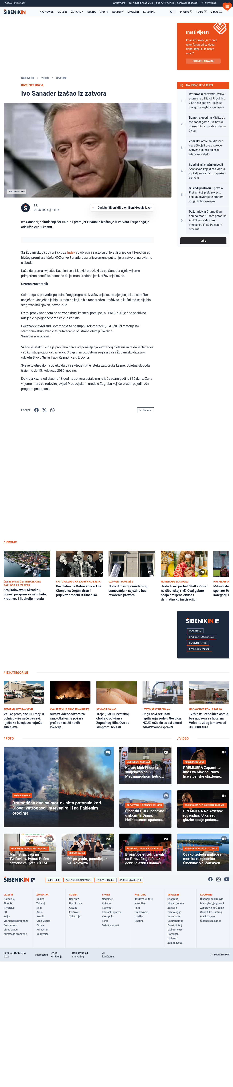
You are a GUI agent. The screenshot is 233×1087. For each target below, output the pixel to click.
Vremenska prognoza (16, 920)
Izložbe (139, 916)
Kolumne (149, 11)
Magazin (133, 11)
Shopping (172, 899)
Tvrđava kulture (144, 899)
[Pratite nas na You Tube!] (226, 879)
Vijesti (62, 11)
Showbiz (74, 899)
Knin (39, 907)
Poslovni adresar (199, 649)
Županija (77, 11)
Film (137, 907)
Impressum (41, 954)
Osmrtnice (195, 630)
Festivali (74, 912)
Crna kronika (11, 925)
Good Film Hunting (211, 912)
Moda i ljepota (175, 903)
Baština (139, 920)
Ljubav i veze (175, 929)
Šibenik (8, 903)
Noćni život (75, 903)
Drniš (39, 912)
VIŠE (203, 240)
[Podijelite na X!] (44, 410)
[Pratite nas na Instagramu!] (218, 879)
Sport (104, 11)
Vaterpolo (107, 916)
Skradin (40, 916)
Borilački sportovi (112, 912)
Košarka (106, 903)
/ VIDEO (183, 738)
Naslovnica (27, 77)
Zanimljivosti (175, 942)
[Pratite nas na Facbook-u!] (210, 879)
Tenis (105, 920)
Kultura (117, 11)
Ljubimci (172, 938)
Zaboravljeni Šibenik (212, 907)
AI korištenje (108, 954)
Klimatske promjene (15, 933)
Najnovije (47, 11)
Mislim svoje (207, 916)
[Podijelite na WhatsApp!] (52, 410)
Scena (91, 11)
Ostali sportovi (110, 925)
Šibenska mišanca (210, 920)
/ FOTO (9, 738)
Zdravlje (172, 907)
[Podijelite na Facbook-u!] (36, 410)
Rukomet (107, 907)
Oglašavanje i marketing (80, 954)
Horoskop (173, 933)
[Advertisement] (203, 479)
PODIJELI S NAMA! (203, 61)
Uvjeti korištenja (56, 954)
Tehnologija (174, 912)
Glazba (73, 907)
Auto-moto (173, 916)
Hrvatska (61, 77)
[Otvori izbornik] (227, 6)
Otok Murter (43, 920)
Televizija (74, 916)
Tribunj (40, 903)
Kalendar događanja (201, 637)
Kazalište (140, 903)
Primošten (42, 929)
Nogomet (107, 899)
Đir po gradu (11, 929)
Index (71, 252)
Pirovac (40, 925)
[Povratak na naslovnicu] (14, 11)
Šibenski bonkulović (211, 899)
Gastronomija (175, 920)
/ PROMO (10, 542)
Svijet (7, 916)
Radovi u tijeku (198, 643)
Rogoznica (42, 933)
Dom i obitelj (174, 925)
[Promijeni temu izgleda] (172, 12)
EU (5, 912)
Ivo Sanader (145, 410)
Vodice (40, 899)
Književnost (141, 912)
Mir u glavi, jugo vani (212, 903)
